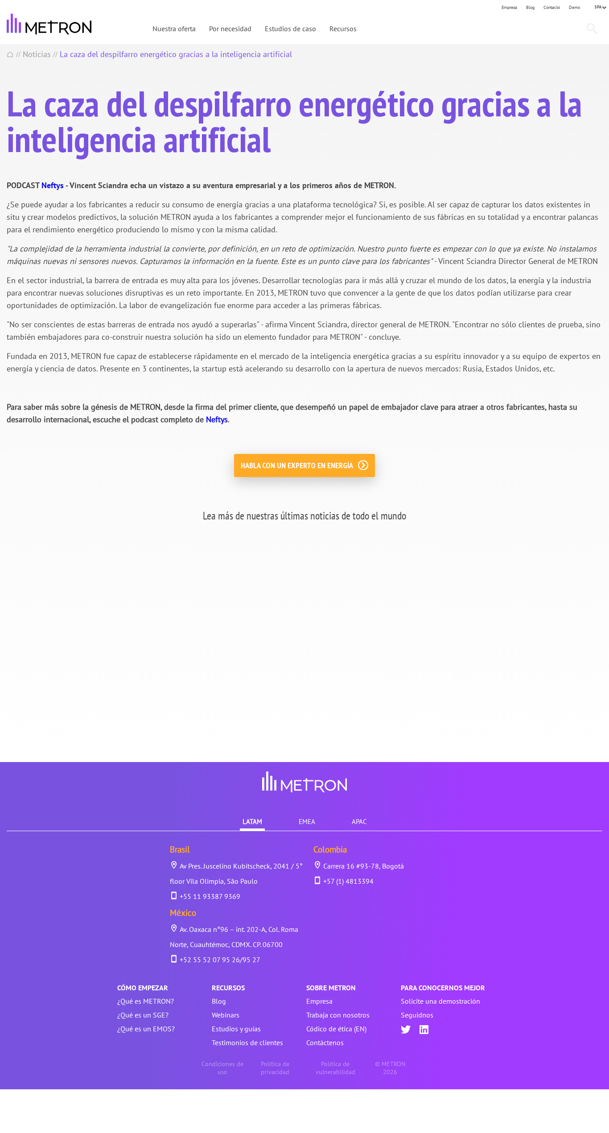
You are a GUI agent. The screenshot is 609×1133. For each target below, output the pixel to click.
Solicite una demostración (440, 1001)
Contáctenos (325, 1042)
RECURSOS (228, 987)
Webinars (225, 1014)
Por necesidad (230, 28)
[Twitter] (406, 1030)
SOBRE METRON (331, 987)
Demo (574, 7)
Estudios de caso (290, 28)
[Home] (10, 54)
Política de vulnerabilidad (335, 1068)
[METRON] (49, 24)
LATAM (252, 821)
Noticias (37, 54)
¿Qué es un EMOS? (146, 1028)
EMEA (307, 821)
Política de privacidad (275, 1068)
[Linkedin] (424, 1030)
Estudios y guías (236, 1028)
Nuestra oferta (174, 28)
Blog (530, 7)
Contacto (551, 7)
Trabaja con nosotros (338, 1014)
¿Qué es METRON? (145, 1001)
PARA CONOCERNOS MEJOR (443, 987)
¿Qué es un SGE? (143, 1014)
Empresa (509, 7)
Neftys (52, 185)
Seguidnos (417, 1014)
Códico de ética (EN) (336, 1028)
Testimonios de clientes (247, 1042)
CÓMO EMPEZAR (142, 987)
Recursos (343, 28)
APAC (359, 821)
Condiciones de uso (222, 1068)
